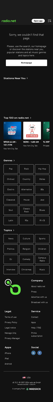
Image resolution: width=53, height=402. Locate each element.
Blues (42, 210)
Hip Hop (42, 169)
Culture (26, 239)
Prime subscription (37, 334)
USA (28, 378)
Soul (11, 210)
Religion (26, 249)
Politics (10, 249)
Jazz (42, 200)
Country (26, 179)
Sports (42, 239)
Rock (26, 169)
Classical (10, 200)
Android (8, 364)
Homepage (26, 63)
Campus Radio (42, 259)
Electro (10, 190)
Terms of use (10, 317)
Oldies (42, 179)
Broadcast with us (39, 302)
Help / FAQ (36, 328)
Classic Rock (26, 210)
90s (26, 221)
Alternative (26, 190)
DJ (11, 259)
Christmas (26, 270)
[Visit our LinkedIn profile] (33, 352)
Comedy (26, 259)
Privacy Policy (11, 322)
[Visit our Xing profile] (39, 352)
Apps (33, 322)
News (10, 239)
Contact (34, 317)
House (27, 200)
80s (42, 190)
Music (42, 270)
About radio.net (38, 286)
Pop (11, 169)
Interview (10, 270)
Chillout (11, 179)
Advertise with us (39, 297)
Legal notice (10, 328)
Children (42, 249)
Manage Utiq (10, 333)
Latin (10, 221)
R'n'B (42, 221)
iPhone (8, 353)
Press (34, 292)
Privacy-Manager (12, 338)
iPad (7, 359)
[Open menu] (49, 21)
